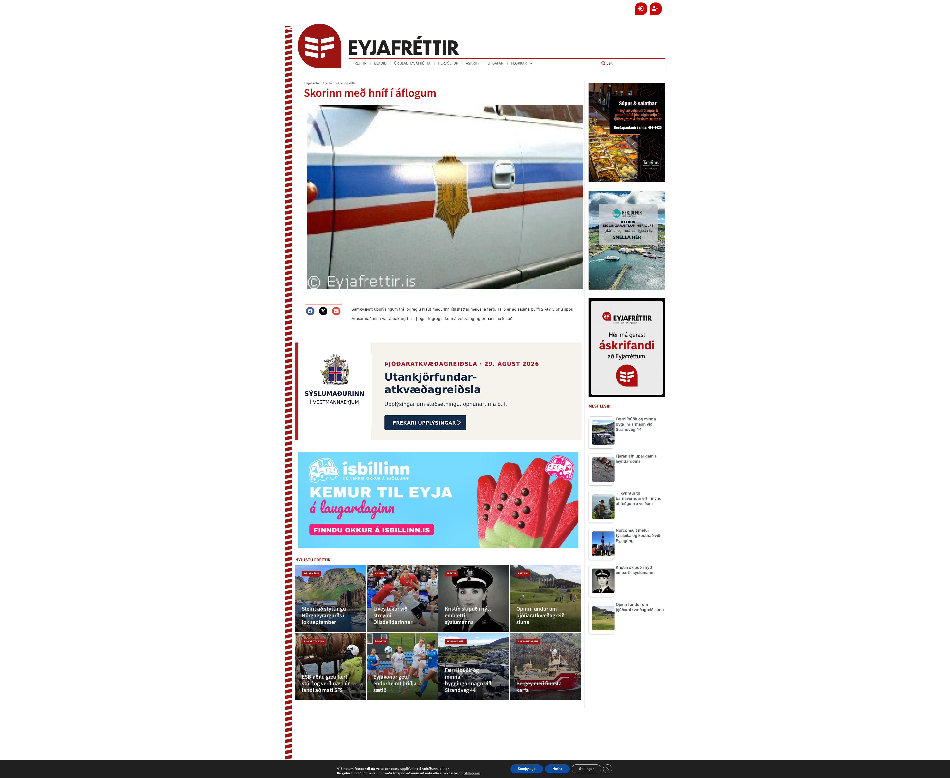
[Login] (641, 8)
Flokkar (519, 63)
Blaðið (380, 63)
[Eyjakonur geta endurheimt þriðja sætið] (402, 666)
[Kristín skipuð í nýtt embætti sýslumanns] (473, 598)
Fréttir (359, 63)
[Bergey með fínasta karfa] (545, 666)
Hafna (557, 768)
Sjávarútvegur (314, 641)
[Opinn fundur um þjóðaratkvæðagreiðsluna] (545, 598)
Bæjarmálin (311, 573)
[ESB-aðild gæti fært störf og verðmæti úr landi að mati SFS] (330, 666)
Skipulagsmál (456, 641)
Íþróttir (380, 641)
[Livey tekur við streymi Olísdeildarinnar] (402, 598)
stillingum (472, 773)
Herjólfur (448, 63)
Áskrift (473, 63)
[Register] (656, 8)
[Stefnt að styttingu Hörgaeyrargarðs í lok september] (330, 598)
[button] (310, 311)
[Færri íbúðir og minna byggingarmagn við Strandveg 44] (473, 666)
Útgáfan (495, 63)
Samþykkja (527, 768)
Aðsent (380, 573)
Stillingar (586, 768)
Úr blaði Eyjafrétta (412, 63)
